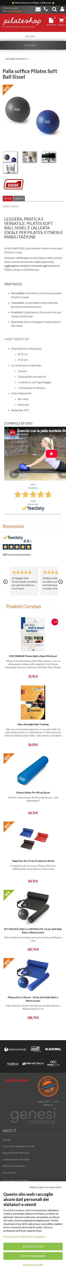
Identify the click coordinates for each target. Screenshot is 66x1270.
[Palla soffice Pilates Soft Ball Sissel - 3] (48, 157)
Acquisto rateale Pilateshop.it (16, 1152)
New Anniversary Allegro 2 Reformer (33, 2)
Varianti (19, 198)
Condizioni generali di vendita (16, 1159)
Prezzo (8, 198)
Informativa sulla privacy (14, 1166)
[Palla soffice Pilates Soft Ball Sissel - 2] (29, 157)
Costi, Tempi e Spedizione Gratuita (19, 1146)
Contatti (6, 1139)
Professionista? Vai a (10, 8)
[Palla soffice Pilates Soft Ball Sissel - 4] (10, 168)
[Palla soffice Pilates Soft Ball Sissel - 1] (10, 157)
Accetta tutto (33, 1246)
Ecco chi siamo (9, 1172)
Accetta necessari (33, 1255)
